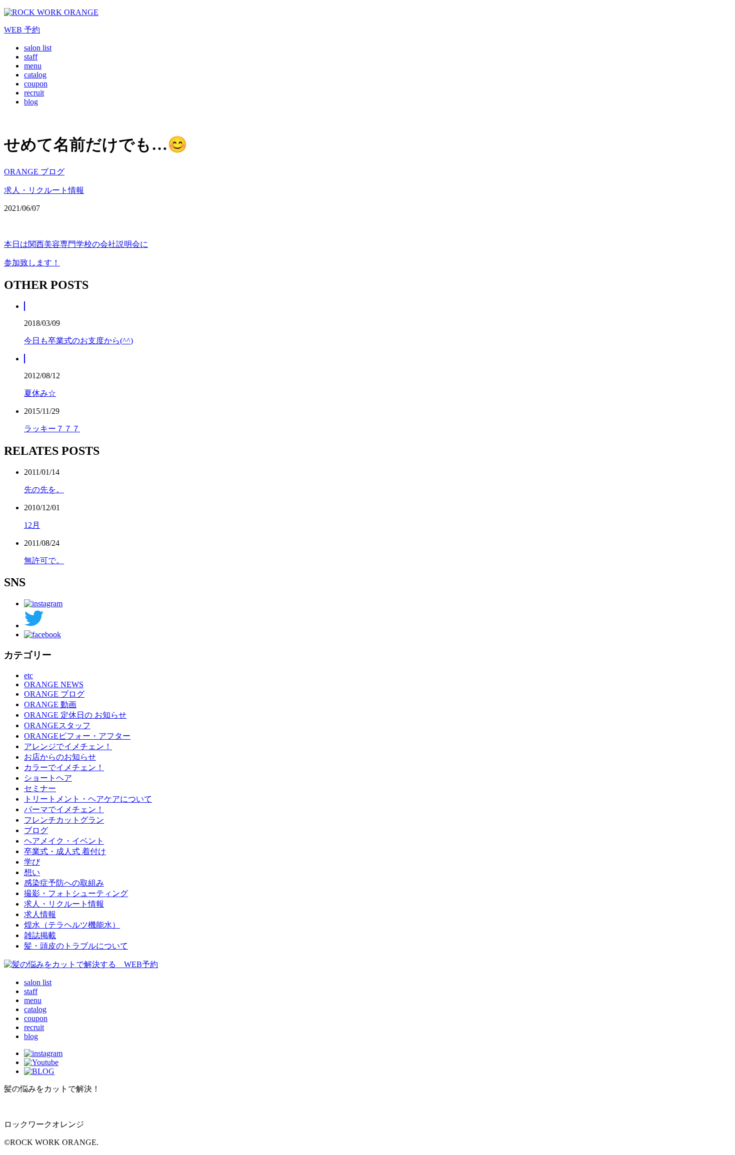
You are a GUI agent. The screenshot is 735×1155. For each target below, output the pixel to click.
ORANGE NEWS (54, 684)
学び (32, 862)
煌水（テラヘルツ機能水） (72, 925)
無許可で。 (44, 560)
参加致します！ (32, 262)
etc (28, 675)
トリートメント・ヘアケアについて (88, 799)
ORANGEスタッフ (57, 725)
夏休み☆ (40, 393)
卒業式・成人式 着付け (65, 851)
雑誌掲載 (40, 935)
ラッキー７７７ (52, 428)
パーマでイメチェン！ (64, 809)
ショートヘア (48, 778)
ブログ (36, 830)
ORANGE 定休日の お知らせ (75, 715)
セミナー (40, 788)
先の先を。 (44, 489)
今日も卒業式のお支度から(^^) (78, 340)
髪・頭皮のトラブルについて (76, 946)
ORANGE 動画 (50, 704)
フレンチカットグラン (64, 820)
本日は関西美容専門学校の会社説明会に (76, 244)
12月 (32, 525)
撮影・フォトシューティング (76, 893)
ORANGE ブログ (34, 171)
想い (32, 872)
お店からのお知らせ (60, 757)
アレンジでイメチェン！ (68, 746)
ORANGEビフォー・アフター (77, 736)
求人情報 (40, 914)
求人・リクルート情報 (44, 190)
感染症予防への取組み (64, 883)
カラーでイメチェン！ (64, 767)
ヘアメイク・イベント (64, 841)
